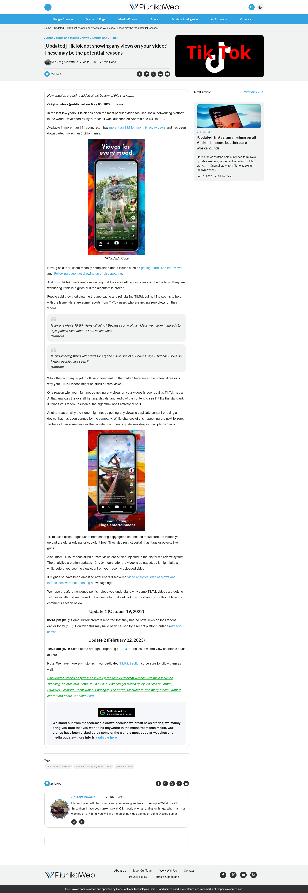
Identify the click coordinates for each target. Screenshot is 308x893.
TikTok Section (129, 663)
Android (205, 132)
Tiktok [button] (114, 38)
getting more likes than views (161, 267)
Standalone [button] (99, 38)
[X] (233, 874)
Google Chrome (63, 19)
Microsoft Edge (95, 19)
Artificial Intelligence (184, 19)
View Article (252, 91)
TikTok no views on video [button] (58, 766)
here (90, 695)
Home (47, 28)
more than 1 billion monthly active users (137, 127)
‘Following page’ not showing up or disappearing (87, 273)
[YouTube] (243, 874)
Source (57, 336)
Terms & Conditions (166, 877)
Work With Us (168, 870)
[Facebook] (223, 874)
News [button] (85, 38)
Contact (189, 870)
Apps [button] (49, 38)
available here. (107, 737)
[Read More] (229, 116)
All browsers (219, 19)
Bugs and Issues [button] (67, 38)
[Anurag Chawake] (59, 809)
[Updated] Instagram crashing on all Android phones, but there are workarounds (226, 142)
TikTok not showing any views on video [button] (93, 766)
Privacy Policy (138, 877)
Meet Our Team (142, 870)
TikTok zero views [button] (124, 766)
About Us (120, 870)
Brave (154, 19)
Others (244, 19)
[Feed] (253, 874)
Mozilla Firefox (128, 19)
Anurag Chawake (65, 61)
